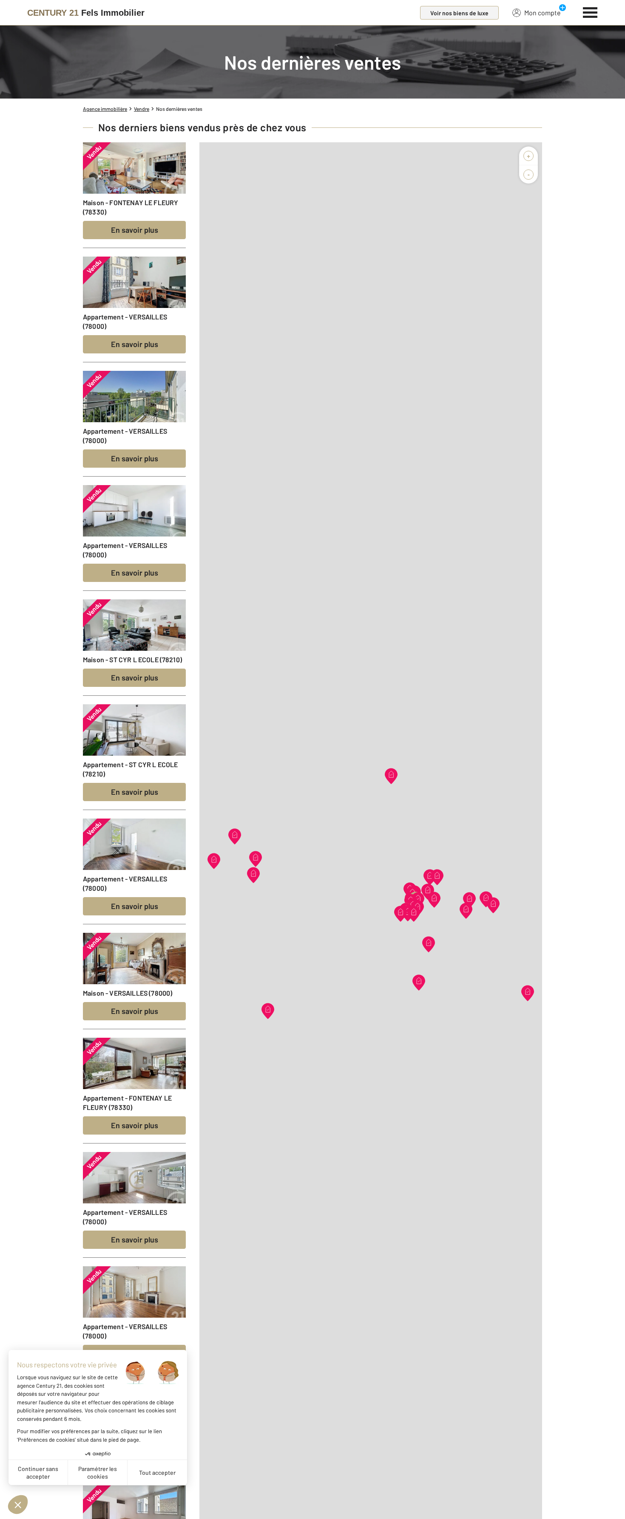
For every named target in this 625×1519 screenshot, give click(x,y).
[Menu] (590, 11)
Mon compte (542, 12)
